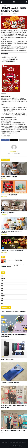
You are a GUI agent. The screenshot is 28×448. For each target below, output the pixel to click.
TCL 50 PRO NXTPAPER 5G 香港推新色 (10, 382)
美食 (9, 5)
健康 (2, 276)
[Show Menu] (1, 2)
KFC (5, 135)
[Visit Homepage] (14, 2)
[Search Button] (26, 2)
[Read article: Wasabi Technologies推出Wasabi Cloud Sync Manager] (3, 266)
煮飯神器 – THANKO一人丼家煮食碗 (9, 57)
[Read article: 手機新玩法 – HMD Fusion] (14, 348)
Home (2, 5)
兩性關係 (3, 278)
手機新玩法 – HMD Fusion (7, 359)
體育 (2, 303)
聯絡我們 (24, 442)
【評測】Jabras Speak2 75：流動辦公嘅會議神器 (13, 311)
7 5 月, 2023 (15, 13)
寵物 (2, 288)
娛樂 (2, 285)
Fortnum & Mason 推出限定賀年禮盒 (10, 59)
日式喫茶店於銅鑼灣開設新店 (8, 61)
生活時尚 (5, 5)
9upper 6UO (4, 178)
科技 (3, 173)
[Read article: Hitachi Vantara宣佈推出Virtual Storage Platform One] (14, 419)
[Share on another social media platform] (23, 140)
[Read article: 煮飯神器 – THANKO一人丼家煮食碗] (14, 168)
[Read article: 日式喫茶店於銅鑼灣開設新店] (14, 205)
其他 (2, 280)
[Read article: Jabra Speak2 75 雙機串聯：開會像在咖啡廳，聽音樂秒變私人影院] (14, 324)
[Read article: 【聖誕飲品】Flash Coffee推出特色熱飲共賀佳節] (14, 242)
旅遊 (2, 290)
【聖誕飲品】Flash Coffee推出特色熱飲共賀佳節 (12, 250)
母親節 (8, 135)
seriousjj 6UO (7, 13)
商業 (2, 283)
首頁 (3, 442)
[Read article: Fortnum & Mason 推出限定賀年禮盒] (14, 186)
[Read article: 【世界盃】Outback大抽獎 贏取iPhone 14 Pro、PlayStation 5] (14, 223)
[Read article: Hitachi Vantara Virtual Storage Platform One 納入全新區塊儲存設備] (14, 395)
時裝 (2, 293)
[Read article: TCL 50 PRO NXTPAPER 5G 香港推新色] (14, 371)
